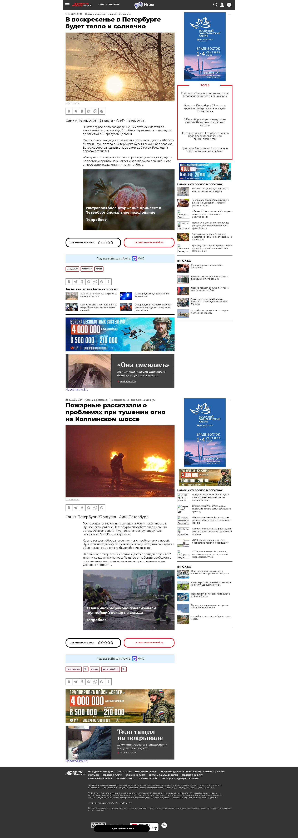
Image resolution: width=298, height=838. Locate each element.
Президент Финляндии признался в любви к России (210, 595)
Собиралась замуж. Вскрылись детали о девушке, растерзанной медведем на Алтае (210, 554)
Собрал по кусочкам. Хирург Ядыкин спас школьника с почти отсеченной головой (212, 531)
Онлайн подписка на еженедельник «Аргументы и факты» (193, 772)
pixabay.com (72, 103)
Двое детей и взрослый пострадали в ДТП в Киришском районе (205, 150)
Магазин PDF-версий (146, 772)
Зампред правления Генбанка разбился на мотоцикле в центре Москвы (209, 301)
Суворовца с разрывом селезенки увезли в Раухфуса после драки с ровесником (153, 307)
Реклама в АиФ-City (192, 775)
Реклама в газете (112, 775)
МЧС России (72, 499)
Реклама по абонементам (163, 775)
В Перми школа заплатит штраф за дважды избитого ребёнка (210, 277)
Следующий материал (122, 828)
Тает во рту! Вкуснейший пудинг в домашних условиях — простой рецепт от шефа (210, 203)
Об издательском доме (101, 772)
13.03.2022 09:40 (74, 14)
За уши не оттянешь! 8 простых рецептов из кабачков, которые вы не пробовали (212, 237)
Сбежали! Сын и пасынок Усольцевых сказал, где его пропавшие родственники (212, 214)
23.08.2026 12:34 (74, 400)
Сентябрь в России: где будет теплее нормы (211, 617)
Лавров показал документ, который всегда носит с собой (210, 289)
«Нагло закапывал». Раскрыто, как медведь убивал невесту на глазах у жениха (211, 520)
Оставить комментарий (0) (149, 242)
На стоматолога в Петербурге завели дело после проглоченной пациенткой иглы (205, 136)
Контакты (93, 775)
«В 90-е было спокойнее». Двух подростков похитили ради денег (210, 541)
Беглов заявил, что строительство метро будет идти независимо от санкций (98, 307)
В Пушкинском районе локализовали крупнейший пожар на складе (121, 610)
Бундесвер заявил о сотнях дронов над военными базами (210, 606)
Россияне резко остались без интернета (207, 266)
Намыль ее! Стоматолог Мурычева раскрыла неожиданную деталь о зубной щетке (210, 225)
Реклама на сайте (135, 775)
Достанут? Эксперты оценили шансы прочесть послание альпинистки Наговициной (212, 248)
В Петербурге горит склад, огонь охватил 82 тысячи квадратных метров (205, 122)
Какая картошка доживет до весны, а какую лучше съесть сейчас (211, 583)
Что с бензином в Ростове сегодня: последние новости (210, 311)
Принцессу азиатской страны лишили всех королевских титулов (210, 572)
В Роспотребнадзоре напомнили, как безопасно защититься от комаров (205, 95)
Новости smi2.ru (77, 389)
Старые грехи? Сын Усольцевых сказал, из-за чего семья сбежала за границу (211, 509)
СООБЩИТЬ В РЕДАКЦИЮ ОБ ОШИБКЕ (181, 779)
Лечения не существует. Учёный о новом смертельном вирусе (210, 190)
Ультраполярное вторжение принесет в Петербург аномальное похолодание (123, 210)
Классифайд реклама (100, 779)
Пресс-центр (124, 772)
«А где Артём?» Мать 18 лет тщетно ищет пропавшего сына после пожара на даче (211, 497)
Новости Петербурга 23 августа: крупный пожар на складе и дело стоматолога (205, 108)
